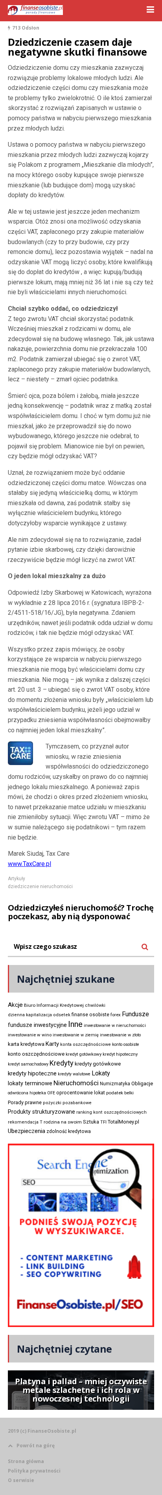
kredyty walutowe (74, 1074)
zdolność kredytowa (68, 1131)
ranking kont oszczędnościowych (111, 1112)
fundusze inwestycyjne (37, 1024)
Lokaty (101, 1073)
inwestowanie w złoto (120, 1035)
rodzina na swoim (63, 1122)
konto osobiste (125, 1044)
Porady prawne (25, 1102)
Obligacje (142, 1083)
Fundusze (135, 1014)
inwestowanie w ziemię (76, 1035)
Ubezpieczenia (26, 1131)
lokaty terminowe (30, 1083)
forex (115, 1014)
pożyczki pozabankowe (67, 1102)
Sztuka (91, 1122)
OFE (51, 1093)
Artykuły (16, 878)
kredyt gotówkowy (83, 1054)
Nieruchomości (76, 1083)
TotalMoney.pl (123, 1122)
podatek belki (120, 1093)
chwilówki (95, 1005)
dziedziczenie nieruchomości (40, 886)
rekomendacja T (25, 1122)
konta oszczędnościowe (85, 1044)
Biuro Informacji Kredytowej (54, 1005)
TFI (103, 1122)
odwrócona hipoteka (27, 1093)
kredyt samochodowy (28, 1064)
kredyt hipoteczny (120, 1054)
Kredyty (62, 1063)
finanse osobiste (90, 1014)
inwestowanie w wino (30, 1035)
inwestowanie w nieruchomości (115, 1025)
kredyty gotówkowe (98, 1064)
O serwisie (21, 1480)
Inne (75, 1024)
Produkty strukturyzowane (41, 1112)
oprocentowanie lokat (80, 1093)
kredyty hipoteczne (32, 1073)
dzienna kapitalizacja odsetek (39, 1014)
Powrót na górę (36, 1445)
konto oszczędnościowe (36, 1054)
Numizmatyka (115, 1083)
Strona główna (26, 1461)
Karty (52, 1043)
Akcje (15, 1004)
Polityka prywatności (34, 1470)
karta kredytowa (26, 1044)
